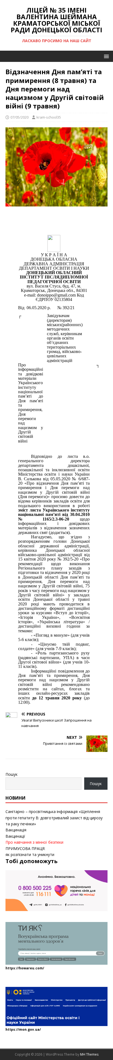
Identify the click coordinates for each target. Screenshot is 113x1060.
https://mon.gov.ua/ (23, 1029)
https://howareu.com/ (24, 968)
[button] (105, 56)
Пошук (11, 774)
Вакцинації (15, 836)
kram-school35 (48, 117)
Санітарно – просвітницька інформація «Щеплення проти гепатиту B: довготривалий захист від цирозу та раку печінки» (54, 817)
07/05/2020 (19, 117)
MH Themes (89, 1054)
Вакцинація (15, 829)
